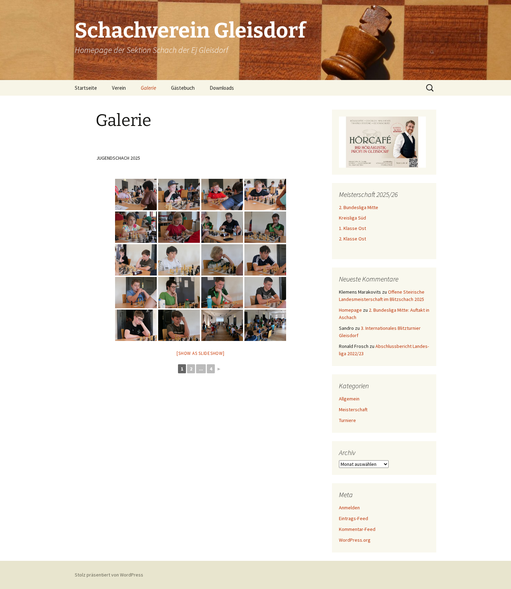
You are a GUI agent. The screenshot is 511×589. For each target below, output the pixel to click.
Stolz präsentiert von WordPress (109, 575)
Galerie (148, 88)
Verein (119, 88)
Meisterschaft (353, 409)
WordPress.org (355, 540)
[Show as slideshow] (200, 353)
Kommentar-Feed (357, 529)
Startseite (86, 88)
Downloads (222, 88)
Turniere (347, 420)
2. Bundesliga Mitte (358, 207)
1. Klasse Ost (352, 228)
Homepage (350, 310)
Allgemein (349, 399)
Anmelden (349, 507)
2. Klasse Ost (352, 239)
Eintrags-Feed (353, 518)
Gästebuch (183, 88)
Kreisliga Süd (352, 218)
